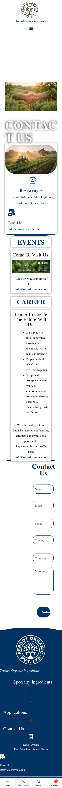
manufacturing (40, 430)
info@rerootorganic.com (31, 289)
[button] (31, 28)
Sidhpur (22, 203)
